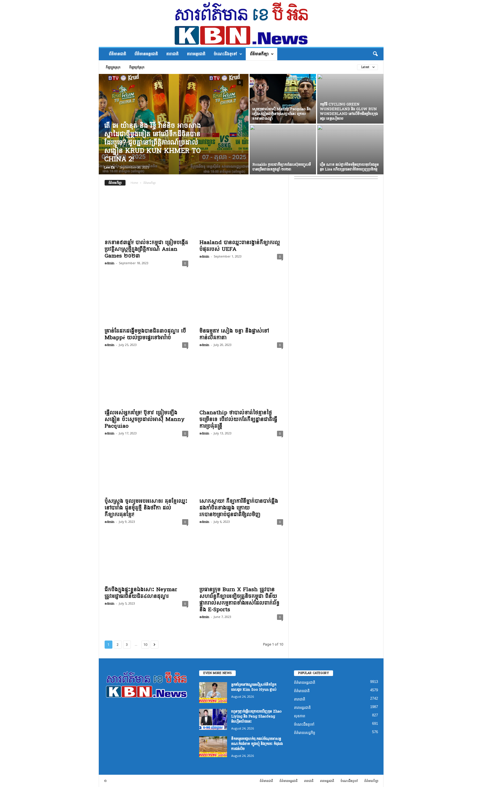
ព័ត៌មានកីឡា (259, 53)
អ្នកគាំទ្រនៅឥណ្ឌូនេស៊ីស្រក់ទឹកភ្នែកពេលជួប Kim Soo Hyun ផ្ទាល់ (253, 687)
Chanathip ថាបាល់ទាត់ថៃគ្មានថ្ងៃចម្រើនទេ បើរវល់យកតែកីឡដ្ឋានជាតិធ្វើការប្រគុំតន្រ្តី (238, 419)
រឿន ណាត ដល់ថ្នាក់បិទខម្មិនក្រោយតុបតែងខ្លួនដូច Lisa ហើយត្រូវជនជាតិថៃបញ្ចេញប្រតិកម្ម (349, 167)
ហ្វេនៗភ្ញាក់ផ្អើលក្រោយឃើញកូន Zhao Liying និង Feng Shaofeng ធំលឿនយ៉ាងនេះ (256, 716)
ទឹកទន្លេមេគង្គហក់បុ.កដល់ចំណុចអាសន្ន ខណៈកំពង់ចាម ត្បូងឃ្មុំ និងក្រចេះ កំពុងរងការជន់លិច (257, 743)
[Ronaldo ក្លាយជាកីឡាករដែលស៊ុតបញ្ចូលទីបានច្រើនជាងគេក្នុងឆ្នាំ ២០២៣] (283, 149)
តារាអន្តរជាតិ (196, 53)
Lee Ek (109, 167)
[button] (375, 54)
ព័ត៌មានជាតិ (117, 53)
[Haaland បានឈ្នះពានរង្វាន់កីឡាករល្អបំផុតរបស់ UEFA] (241, 213)
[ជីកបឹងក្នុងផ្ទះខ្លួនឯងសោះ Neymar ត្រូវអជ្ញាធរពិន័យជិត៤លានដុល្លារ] (146, 560)
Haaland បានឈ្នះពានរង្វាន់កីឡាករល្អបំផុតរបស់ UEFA (239, 246)
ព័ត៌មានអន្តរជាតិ (146, 53)
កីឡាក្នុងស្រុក (113, 67)
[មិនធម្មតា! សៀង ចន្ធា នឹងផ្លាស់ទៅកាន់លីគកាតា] (241, 302)
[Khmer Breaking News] (241, 23)
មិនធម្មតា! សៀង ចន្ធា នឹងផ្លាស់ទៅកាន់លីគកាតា (234, 334)
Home (134, 183)
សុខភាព (299, 716)
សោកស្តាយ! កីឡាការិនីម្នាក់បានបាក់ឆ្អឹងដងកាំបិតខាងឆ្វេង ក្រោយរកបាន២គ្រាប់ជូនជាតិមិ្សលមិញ (238, 507)
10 (145, 644)
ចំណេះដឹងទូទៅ (225, 53)
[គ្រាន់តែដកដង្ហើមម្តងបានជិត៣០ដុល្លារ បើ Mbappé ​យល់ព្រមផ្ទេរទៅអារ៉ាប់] (146, 302)
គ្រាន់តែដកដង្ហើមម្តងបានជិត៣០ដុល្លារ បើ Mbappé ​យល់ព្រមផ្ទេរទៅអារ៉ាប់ (145, 334)
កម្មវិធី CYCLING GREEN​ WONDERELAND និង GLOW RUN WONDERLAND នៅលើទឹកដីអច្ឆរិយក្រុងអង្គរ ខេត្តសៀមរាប (349, 111)
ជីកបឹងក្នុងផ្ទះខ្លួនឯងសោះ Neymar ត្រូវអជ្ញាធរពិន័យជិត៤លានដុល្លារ (141, 593)
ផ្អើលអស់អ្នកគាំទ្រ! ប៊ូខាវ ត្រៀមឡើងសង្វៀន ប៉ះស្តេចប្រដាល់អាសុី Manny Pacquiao (145, 419)
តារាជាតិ (172, 53)
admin (109, 263)
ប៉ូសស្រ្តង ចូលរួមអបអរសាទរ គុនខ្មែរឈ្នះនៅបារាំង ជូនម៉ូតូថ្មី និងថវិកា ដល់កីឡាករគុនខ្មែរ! (146, 507)
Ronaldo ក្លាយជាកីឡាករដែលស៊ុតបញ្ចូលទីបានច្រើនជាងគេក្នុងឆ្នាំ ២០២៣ (281, 167)
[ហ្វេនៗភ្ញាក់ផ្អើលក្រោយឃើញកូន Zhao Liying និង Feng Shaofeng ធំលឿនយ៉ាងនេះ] (213, 719)
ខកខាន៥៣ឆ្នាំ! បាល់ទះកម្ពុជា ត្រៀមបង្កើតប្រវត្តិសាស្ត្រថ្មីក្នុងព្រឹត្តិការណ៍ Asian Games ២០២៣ (146, 249)
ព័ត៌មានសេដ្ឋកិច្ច (304, 733)
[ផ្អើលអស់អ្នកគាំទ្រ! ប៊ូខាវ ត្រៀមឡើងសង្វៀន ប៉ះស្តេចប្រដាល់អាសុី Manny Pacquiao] (146, 383)
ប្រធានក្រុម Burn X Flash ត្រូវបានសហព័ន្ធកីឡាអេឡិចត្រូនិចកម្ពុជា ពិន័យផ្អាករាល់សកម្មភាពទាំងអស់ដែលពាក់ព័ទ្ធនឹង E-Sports (239, 599)
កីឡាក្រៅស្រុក (136, 67)
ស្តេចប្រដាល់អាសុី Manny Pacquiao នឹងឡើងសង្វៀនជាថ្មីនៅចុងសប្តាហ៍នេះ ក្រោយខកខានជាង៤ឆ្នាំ (281, 114)
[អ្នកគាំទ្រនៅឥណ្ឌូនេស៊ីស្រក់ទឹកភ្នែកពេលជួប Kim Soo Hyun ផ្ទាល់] (213, 692)
